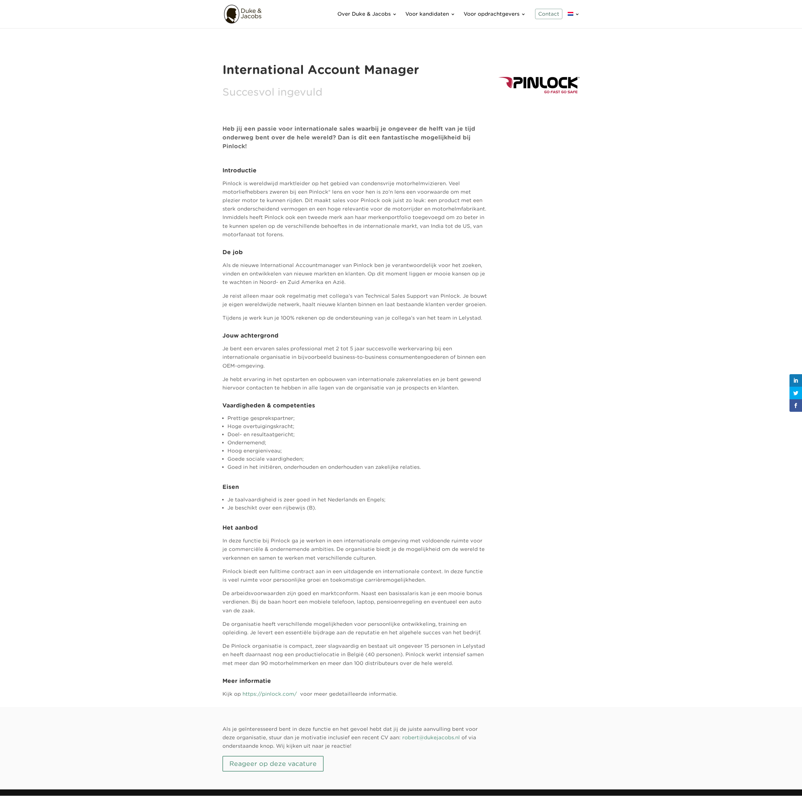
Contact (548, 14)
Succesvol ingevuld (272, 92)
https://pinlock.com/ (269, 694)
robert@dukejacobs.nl (431, 738)
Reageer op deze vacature (273, 763)
